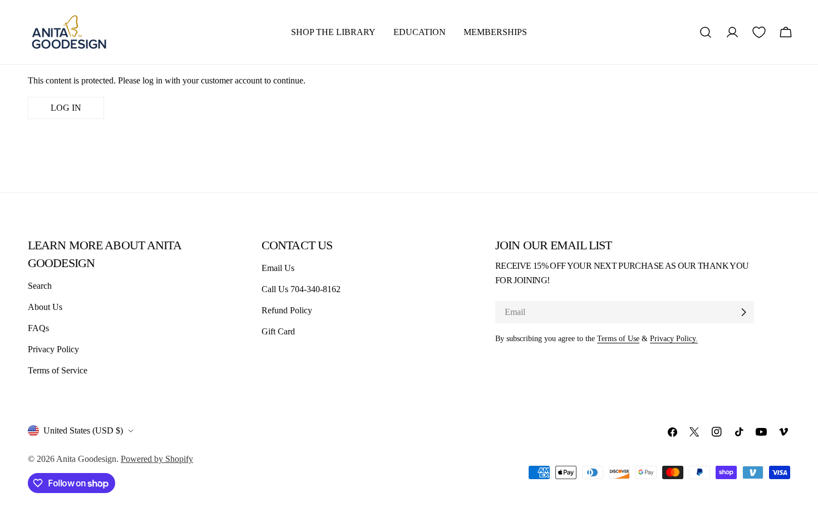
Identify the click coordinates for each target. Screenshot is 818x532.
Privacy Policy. (674, 338)
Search (40, 285)
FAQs (38, 328)
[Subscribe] (743, 312)
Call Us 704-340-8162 (301, 289)
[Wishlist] (759, 32)
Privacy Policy (53, 349)
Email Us (278, 268)
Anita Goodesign (86, 459)
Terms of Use (618, 338)
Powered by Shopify (157, 459)
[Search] (705, 32)
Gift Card (278, 331)
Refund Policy (287, 310)
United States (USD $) (83, 430)
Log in (66, 107)
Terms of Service (57, 370)
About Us (45, 307)
